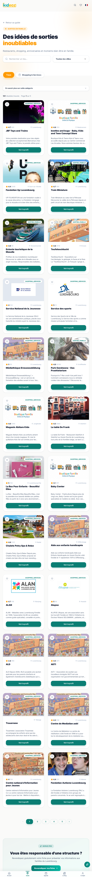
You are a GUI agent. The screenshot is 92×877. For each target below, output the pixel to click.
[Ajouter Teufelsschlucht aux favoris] (52, 223)
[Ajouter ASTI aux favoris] (52, 638)
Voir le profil (24, 150)
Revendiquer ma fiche (44, 868)
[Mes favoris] (80, 5)
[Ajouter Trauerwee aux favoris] (7, 697)
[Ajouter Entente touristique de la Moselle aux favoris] (7, 223)
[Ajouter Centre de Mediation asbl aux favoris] (52, 697)
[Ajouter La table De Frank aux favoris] (52, 401)
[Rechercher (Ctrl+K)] (75, 5)
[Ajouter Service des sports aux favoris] (52, 282)
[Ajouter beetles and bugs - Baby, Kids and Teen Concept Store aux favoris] (52, 104)
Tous (8, 75)
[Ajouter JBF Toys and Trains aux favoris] (7, 104)
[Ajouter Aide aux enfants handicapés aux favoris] (52, 519)
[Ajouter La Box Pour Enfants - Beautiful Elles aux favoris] (7, 460)
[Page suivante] (69, 821)
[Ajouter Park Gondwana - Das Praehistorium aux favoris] (52, 341)
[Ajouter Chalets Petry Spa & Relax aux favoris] (7, 519)
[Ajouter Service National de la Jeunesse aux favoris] (7, 282)
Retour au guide (13, 22)
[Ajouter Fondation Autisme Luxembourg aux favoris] (52, 756)
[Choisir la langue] (86, 5)
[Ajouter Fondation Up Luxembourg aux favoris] (7, 163)
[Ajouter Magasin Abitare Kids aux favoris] (7, 401)
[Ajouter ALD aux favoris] (7, 638)
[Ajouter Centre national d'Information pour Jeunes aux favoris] (7, 756)
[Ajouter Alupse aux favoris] (52, 578)
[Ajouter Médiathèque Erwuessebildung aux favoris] (7, 341)
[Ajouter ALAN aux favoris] (7, 578)
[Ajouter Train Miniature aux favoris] (52, 163)
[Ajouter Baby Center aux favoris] (52, 460)
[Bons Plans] (87, 864)
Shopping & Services (31, 75)
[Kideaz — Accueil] (9, 5)
